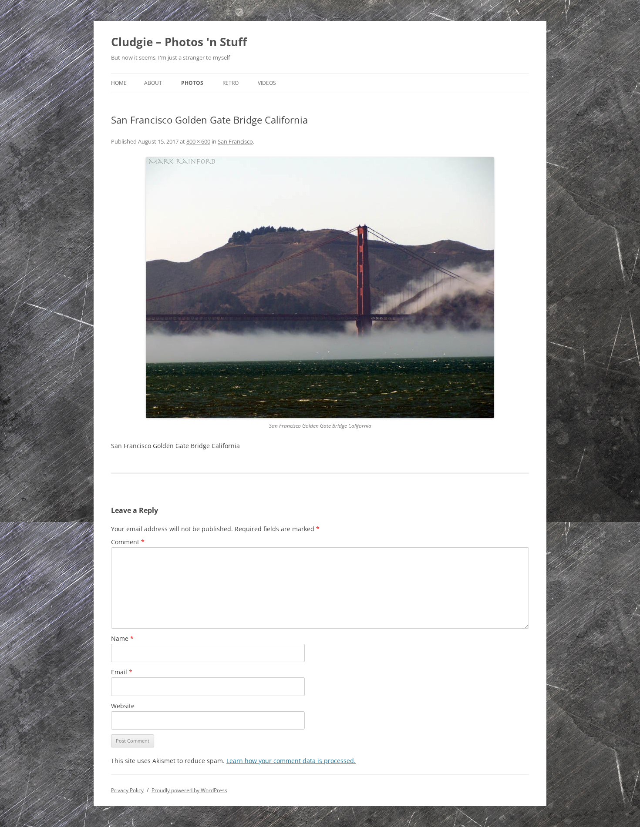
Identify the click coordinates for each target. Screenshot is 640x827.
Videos (267, 83)
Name (122, 638)
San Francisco (235, 141)
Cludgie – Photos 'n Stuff (179, 42)
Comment (128, 542)
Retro (230, 83)
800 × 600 (198, 141)
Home (119, 83)
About (153, 83)
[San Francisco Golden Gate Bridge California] (320, 287)
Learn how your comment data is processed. (291, 761)
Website (123, 706)
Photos (192, 83)
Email (121, 672)
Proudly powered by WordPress (189, 790)
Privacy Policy (127, 790)
